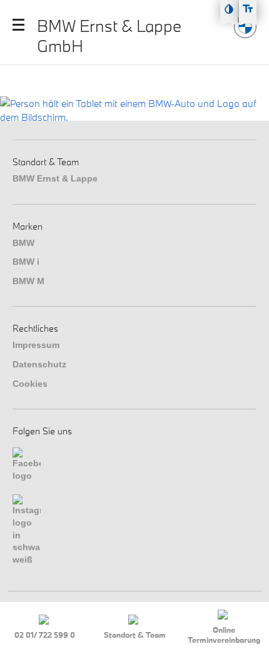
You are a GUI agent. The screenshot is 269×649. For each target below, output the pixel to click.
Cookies (30, 384)
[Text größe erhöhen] (247, 9)
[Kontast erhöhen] (229, 9)
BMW (23, 243)
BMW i (26, 262)
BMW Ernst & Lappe (55, 178)
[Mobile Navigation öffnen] (18, 25)
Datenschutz (39, 364)
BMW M (28, 281)
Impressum (36, 345)
